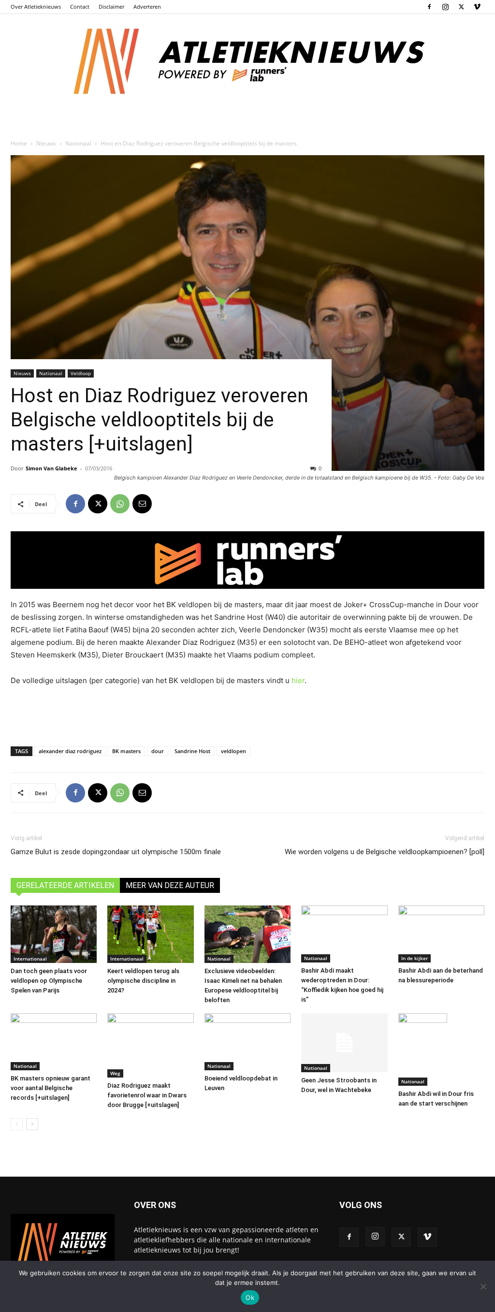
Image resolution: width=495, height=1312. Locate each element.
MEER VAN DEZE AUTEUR (170, 885)
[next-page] (32, 1124)
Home (19, 143)
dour (157, 751)
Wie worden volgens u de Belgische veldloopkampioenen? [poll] (384, 851)
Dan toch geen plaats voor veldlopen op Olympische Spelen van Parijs (49, 980)
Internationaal (30, 958)
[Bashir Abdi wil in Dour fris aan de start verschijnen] (441, 1049)
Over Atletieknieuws (36, 6)
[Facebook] (429, 7)
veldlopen (233, 751)
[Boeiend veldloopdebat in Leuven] (247, 1042)
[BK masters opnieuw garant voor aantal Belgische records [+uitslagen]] (54, 1042)
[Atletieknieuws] (247, 61)
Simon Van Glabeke (51, 468)
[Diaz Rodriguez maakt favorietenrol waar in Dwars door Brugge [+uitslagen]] (150, 1045)
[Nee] (483, 1286)
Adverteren (147, 6)
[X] (461, 7)
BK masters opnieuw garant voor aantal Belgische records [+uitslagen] (50, 1088)
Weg (115, 1073)
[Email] (142, 503)
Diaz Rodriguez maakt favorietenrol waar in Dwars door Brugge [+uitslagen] (147, 1095)
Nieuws (46, 143)
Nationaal (78, 143)
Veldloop (81, 373)
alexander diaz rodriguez (70, 751)
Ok (250, 1297)
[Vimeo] (477, 7)
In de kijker (414, 958)
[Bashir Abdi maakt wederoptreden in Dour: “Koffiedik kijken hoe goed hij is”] (344, 934)
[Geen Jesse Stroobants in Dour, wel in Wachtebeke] (344, 1043)
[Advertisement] (247, 714)
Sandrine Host (192, 751)
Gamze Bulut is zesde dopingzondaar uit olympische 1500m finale (116, 851)
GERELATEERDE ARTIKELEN (65, 885)
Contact (79, 6)
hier (298, 680)
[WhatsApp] (120, 503)
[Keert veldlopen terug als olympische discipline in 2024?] (150, 934)
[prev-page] (17, 1124)
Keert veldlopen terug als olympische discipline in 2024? (143, 980)
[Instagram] (445, 7)
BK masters (126, 751)
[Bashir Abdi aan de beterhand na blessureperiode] (441, 934)
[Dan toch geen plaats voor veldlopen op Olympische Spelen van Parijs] (54, 934)
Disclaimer (111, 6)
